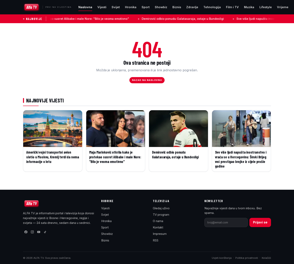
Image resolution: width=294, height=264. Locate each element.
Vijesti (101, 7)
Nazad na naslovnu (147, 80)
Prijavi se (260, 222)
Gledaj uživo (161, 208)
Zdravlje (192, 7)
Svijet (116, 7)
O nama (158, 221)
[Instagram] (32, 232)
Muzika (249, 7)
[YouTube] (38, 232)
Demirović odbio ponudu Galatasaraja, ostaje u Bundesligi (167, 18)
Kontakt (158, 227)
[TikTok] (45, 232)
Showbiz (161, 7)
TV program (161, 214)
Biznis (176, 7)
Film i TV (232, 7)
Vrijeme (282, 7)
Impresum (160, 233)
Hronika (130, 7)
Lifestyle (265, 7)
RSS (155, 240)
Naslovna (85, 7)
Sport (146, 7)
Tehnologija (212, 7)
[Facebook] (26, 232)
